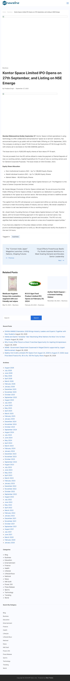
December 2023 (10, 454)
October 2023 (10, 459)
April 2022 (8, 508)
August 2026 (9, 368)
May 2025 (8, 408)
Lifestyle (8, 571)
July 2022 (8, 499)
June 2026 (8, 373)
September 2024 (11, 430)
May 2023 (8, 473)
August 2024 (9, 432)
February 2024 (10, 448)
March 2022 (9, 510)
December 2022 (10, 486)
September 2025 (11, 397)
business (15, 237)
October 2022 (10, 491)
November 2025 (10, 392)
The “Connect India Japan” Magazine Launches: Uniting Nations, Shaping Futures (17, 251)
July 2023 (8, 467)
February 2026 (10, 384)
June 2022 (8, 502)
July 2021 (8, 532)
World (7, 598)
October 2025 (10, 395)
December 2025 (10, 389)
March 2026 (9, 381)
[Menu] (68, 3)
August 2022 (9, 497)
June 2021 (8, 534)
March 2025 (9, 413)
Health (7, 568)
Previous (11, 258)
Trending (8, 595)
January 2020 (10, 543)
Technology (9, 592)
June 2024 (8, 438)
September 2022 (11, 494)
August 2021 (9, 529)
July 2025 (8, 403)
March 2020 (9, 537)
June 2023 (8, 470)
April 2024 (8, 443)
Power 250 (9, 584)
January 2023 (10, 483)
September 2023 (11, 462)
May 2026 (8, 376)
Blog (6, 555)
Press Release (10, 587)
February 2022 (10, 513)
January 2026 (10, 387)
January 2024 (10, 451)
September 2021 (11, 526)
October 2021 (10, 524)
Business (5, 68)
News (7, 579)
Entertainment (10, 563)
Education (8, 560)
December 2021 (10, 518)
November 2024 (11, 424)
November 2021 (10, 521)
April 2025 (8, 411)
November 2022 (10, 489)
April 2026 (8, 378)
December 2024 (10, 421)
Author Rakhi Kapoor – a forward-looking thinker (57, 294)
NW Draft (8, 582)
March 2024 (9, 446)
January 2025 (10, 419)
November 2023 (10, 456)
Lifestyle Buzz (10, 574)
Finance (7, 565)
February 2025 (10, 416)
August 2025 (9, 400)
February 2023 (10, 481)
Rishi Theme (49, 678)
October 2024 (10, 427)
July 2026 (8, 370)
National (8, 576)
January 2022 (10, 516)
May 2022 (8, 505)
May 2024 (8, 440)
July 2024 (8, 435)
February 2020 (10, 540)
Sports (7, 590)
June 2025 (8, 405)
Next (59, 260)
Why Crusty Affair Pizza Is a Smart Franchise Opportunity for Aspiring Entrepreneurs (35, 342)
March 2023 (9, 478)
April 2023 (8, 475)
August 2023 (9, 464)
